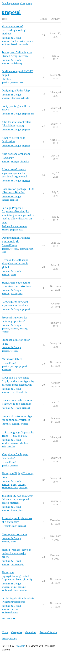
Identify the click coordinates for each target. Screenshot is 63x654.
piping (13, 484)
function (14, 41)
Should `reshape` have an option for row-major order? (16, 553)
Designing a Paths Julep (16, 90)
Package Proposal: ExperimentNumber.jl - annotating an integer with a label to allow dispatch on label (18, 215)
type (13, 392)
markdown (6, 369)
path (23, 98)
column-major (17, 564)
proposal (5, 41)
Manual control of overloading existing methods (14, 30)
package (5, 200)
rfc (27, 98)
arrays (13, 541)
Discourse (20, 646)
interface (11, 446)
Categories (16, 632)
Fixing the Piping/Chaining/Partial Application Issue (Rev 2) (17, 576)
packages (15, 161)
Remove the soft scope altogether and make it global (15, 263)
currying (14, 609)
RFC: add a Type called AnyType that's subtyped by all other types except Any (18, 381)
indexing (23, 328)
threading (23, 487)
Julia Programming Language (17, 3)
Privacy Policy (9, 638)
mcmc (22, 82)
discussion (24, 161)
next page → (8, 618)
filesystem (15, 98)
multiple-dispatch (9, 44)
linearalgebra (16, 293)
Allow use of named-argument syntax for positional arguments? (14, 173)
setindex (5, 332)
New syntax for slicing (15, 534)
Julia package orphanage (16, 153)
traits (4, 446)
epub (4, 252)
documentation (26, 249)
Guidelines (30, 632)
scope (13, 274)
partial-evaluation (10, 487)
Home (5, 632)
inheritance (25, 443)
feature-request (26, 41)
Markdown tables (12, 358)
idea (21, 229)
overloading (24, 44)
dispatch (19, 392)
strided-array (16, 63)
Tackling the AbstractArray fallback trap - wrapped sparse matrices (17, 499)
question (5, 82)
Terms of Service (48, 632)
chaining (22, 484)
